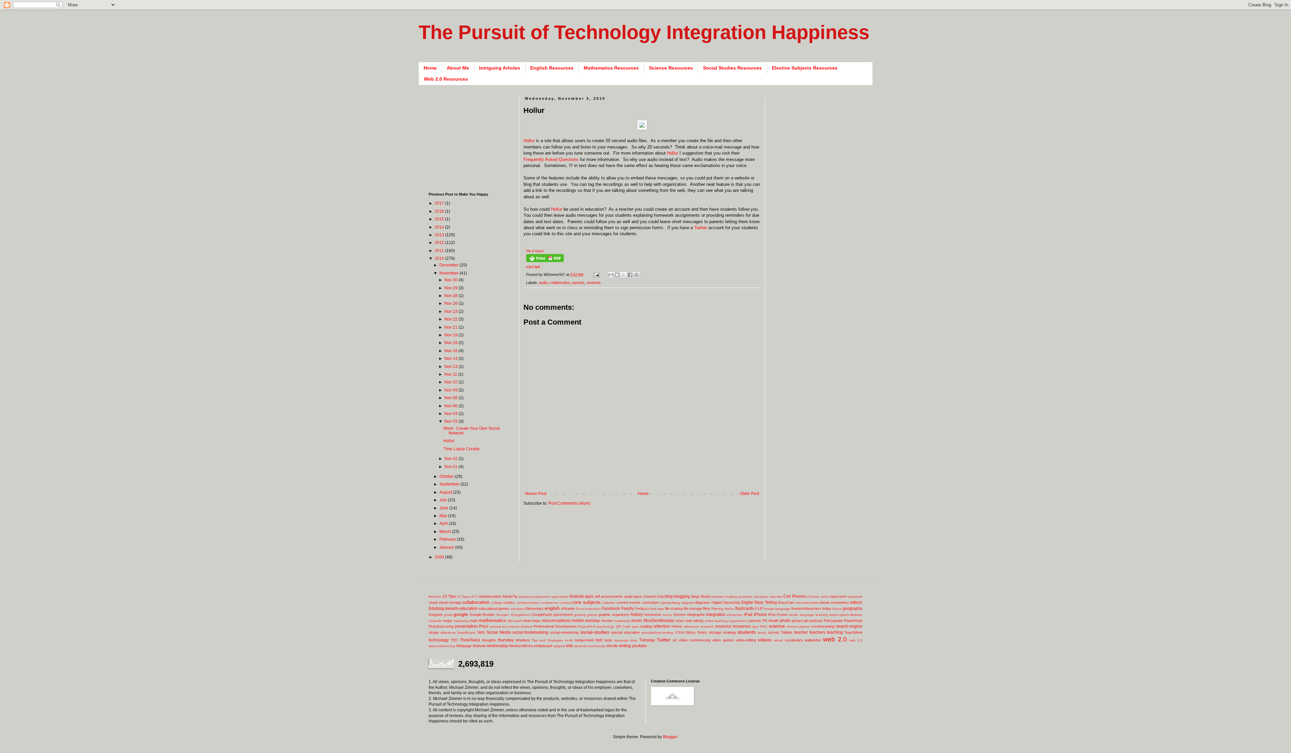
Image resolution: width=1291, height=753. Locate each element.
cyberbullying (670, 602)
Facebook (611, 608)
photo (785, 620)
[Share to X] (623, 274)
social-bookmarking (530, 632)
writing (625, 645)
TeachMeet (853, 632)
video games (723, 640)
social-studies (594, 632)
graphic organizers (613, 615)
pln (806, 621)
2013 (440, 235)
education (469, 608)
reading (646, 626)
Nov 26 (451, 303)
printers (526, 626)
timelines (523, 640)
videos (765, 639)
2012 (440, 242)
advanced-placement (534, 596)
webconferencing (442, 646)
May (443, 515)
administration (490, 596)
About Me (458, 68)
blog (669, 596)
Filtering (717, 609)
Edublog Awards (444, 608)
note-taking (694, 621)
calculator (760, 596)
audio (543, 283)
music (636, 620)
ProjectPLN (586, 626)
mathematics (492, 620)
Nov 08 (451, 397)
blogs (695, 596)
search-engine (849, 626)
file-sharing (674, 608)
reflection (661, 626)
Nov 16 (451, 350)
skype (434, 632)
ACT (474, 596)
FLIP (759, 608)
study (762, 632)
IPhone (760, 614)
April (444, 523)
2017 (440, 203)
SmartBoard (466, 632)
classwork (855, 596)
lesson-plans (839, 615)
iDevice (680, 615)
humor (667, 615)
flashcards (744, 608)
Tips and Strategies (547, 640)
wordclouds (596, 646)
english (552, 608)
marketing (461, 621)
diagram (687, 602)
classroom (838, 596)
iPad (748, 614)
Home (430, 68)
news (679, 621)
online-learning (716, 621)
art (597, 596)
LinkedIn (435, 621)
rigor (755, 626)
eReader (568, 608)
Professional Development (555, 626)
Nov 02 (451, 458)
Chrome (813, 596)
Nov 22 (451, 319)
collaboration (560, 283)
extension (593, 609)
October (447, 476)
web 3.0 (855, 640)
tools (608, 640)
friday (826, 608)
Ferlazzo (642, 608)
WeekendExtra (521, 646)
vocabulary (794, 640)
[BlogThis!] (617, 274)
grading (580, 615)
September (450, 484)
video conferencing (694, 640)
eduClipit (533, 267)
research (707, 626)
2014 (440, 227)
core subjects (586, 602)
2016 (440, 211)
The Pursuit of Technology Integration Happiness (644, 32)
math (474, 621)
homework (652, 615)
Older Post (749, 493)
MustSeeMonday (658, 620)
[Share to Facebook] (630, 274)
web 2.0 (835, 639)
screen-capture (798, 626)
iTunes (782, 615)
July (443, 500)
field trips (657, 609)
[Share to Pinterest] (636, 274)
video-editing (746, 640)
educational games (494, 608)
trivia (633, 640)
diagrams (702, 602)
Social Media (498, 632)
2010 (440, 258)
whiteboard (543, 646)
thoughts (489, 640)
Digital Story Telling (759, 602)
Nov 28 (451, 295)
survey (773, 632)
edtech (856, 602)
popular (837, 621)
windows (580, 646)
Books (706, 596)
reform (676, 626)
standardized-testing (657, 632)
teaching (835, 632)
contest (565, 602)
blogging (682, 596)
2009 (440, 557)
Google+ (503, 615)
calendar (775, 596)
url (675, 640)
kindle (793, 615)
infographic (696, 615)
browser (718, 596)
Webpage (464, 646)
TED (454, 640)
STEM (679, 632)
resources (742, 626)
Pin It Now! (535, 251)
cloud (433, 602)
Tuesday (647, 640)
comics (509, 602)
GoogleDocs (520, 615)
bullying (731, 596)
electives (517, 609)
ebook (825, 602)
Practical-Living (441, 626)
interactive (735, 615)
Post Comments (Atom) (569, 503)
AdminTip (509, 596)
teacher (801, 632)
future (837, 609)
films (706, 608)
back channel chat (649, 596)
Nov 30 (451, 280)
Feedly (627, 608)
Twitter (700, 227)
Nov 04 (451, 413)
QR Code (623, 626)
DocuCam (786, 602)
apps (589, 596)
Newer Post (535, 493)
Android (576, 596)
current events (629, 602)
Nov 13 (451, 366)
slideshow (448, 632)
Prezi (483, 626)
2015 (440, 219)
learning (822, 615)
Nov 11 (451, 374)
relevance (691, 626)
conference (549, 602)
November (449, 273)
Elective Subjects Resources (804, 68)
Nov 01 (451, 466)
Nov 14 (451, 358)
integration (716, 614)
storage (715, 632)
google (461, 614)
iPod (771, 615)
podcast (816, 621)
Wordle (612, 646)
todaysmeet (584, 640)
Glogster (436, 615)
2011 (440, 250)
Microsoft (514, 621)
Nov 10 (451, 382)
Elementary (534, 608)
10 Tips (449, 596)
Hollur (529, 140)
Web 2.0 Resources (446, 79)
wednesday (497, 645)
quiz (635, 626)
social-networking (564, 632)
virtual (778, 640)
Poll (827, 621)
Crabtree (608, 602)
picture (797, 621)
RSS (763, 626)
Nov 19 (451, 335)
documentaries (807, 602)
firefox (729, 609)
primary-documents (504, 626)
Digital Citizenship (725, 602)
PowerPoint (853, 621)
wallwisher (813, 640)
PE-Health (770, 621)
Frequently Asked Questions (551, 159)
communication (528, 602)
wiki (569, 645)
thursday (506, 640)
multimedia (622, 621)
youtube (639, 645)
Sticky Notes (696, 632)
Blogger (670, 737)
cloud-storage (450, 602)
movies (607, 621)
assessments (612, 596)
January (447, 547)
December (449, 265)
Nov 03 (451, 421)
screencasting (822, 626)
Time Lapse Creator (461, 449)
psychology (605, 626)
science (777, 626)
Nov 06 (451, 406)
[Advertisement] (645, 480)
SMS (481, 632)
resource (723, 626)
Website (479, 646)
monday (592, 620)
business (745, 596)
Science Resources (671, 68)
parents (578, 283)
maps (447, 621)
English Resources (552, 68)
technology (439, 640)
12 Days (463, 596)
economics (840, 602)
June (444, 508)
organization (738, 621)
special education (625, 632)
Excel (580, 609)
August (446, 492)
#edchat (435, 596)
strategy (729, 632)
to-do (569, 640)
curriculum (650, 602)
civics (824, 596)
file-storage (693, 608)
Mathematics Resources (611, 68)
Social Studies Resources (732, 68)
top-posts (621, 640)
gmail (448, 615)
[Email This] (611, 274)
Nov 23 (451, 311)
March (445, 531)
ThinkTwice (470, 640)
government (563, 615)
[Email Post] (596, 275)
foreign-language (777, 609)
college (496, 602)
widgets (559, 646)
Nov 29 (451, 288)
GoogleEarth (542, 615)
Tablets (786, 632)
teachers (817, 632)
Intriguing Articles (499, 68)
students (594, 283)
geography (852, 608)
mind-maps (531, 621)
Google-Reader (482, 615)
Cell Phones (794, 596)
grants (592, 615)
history (637, 614)
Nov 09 (451, 390)
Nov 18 (451, 342)
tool (599, 640)
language (806, 615)
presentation (466, 626)
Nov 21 (451, 327)
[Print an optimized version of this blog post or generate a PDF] (545, 261)
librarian (856, 615)
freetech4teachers (806, 608)
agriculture (560, 596)
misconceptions (556, 620)
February (448, 539)
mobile (578, 620)
